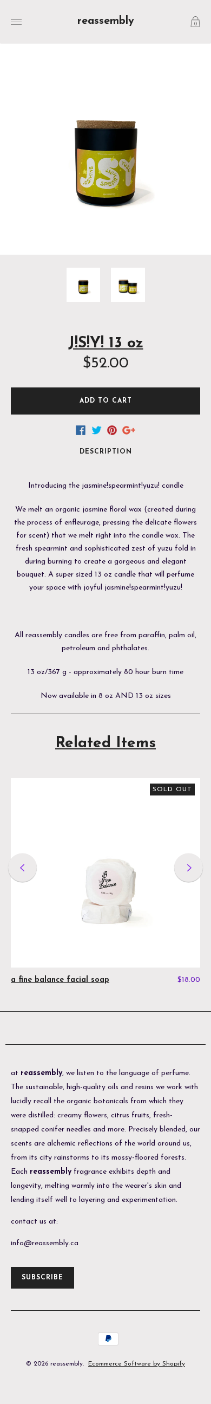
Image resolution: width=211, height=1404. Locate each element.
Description (106, 452)
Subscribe (42, 1277)
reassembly (105, 21)
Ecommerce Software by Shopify (136, 1364)
